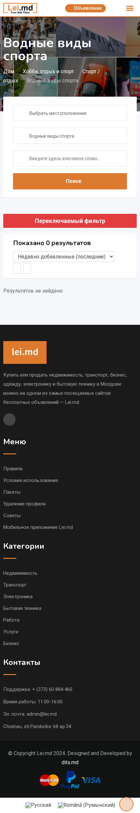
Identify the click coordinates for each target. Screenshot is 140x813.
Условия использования (30, 480)
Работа (11, 620)
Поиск (73, 181)
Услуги (10, 632)
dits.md (70, 762)
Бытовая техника (22, 608)
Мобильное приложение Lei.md (38, 527)
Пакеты (12, 492)
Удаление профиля (24, 504)
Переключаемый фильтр (70, 220)
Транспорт (14, 585)
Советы (12, 515)
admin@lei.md (42, 714)
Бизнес (11, 643)
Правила (12, 469)
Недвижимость (20, 573)
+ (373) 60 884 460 (52, 689)
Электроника (18, 596)
